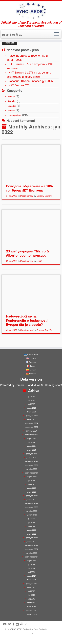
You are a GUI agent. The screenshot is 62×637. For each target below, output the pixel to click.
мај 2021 (31, 572)
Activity (11, 96)
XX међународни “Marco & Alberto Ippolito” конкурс (27, 253)
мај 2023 (31, 484)
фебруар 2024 (32, 453)
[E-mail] (4, 35)
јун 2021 (31, 568)
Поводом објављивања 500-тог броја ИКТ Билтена (29, 188)
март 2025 (31, 411)
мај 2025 (31, 404)
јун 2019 (31, 595)
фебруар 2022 (32, 537)
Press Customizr (40, 629)
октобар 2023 (31, 469)
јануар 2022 (31, 541)
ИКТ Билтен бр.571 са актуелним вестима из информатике (29, 74)
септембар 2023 (31, 472)
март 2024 (31, 449)
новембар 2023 (31, 465)
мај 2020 (31, 591)
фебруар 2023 (32, 495)
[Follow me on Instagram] (14, 35)
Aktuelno (12, 101)
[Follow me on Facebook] (11, 35)
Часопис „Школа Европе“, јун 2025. (31, 81)
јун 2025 (31, 400)
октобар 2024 (31, 430)
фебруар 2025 (32, 415)
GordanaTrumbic (44, 195)
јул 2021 (31, 564)
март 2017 (31, 606)
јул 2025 (31, 396)
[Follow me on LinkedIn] (21, 35)
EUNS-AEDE (16, 629)
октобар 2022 (31, 511)
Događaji (12, 105)
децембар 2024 (31, 423)
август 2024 (32, 438)
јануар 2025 (31, 419)
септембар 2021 (31, 556)
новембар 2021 (31, 549)
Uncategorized (14, 115)
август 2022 (32, 514)
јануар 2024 (31, 457)
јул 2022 (31, 518)
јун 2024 (31, 442)
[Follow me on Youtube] (17, 34)
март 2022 (31, 533)
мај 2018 (31, 598)
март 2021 (31, 579)
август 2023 (32, 476)
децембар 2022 (31, 503)
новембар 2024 (31, 427)
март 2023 (31, 491)
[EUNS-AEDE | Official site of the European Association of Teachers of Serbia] (31, 10)
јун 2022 (31, 522)
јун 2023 (31, 480)
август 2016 (32, 614)
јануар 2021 (31, 587)
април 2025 (31, 407)
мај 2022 (31, 526)
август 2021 (32, 560)
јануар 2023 (31, 499)
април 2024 (31, 446)
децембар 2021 (31, 545)
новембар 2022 (31, 507)
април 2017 (31, 602)
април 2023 (31, 488)
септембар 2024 (31, 434)
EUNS (39, 260)
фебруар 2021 (32, 583)
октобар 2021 (31, 553)
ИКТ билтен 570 (18, 85)
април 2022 (31, 530)
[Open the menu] (56, 34)
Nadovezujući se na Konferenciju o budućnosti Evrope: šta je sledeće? (27, 320)
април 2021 (31, 575)
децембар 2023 (31, 461)
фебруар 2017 (32, 610)
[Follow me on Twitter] (8, 35)
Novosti (11, 110)
